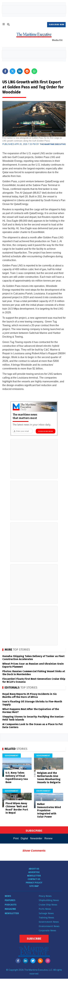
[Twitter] (32, 960)
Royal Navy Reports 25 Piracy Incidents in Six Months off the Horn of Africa (29, 695)
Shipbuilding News (49, 900)
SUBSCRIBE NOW (56, 24)
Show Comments (34, 850)
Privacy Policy (34, 882)
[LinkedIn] (25, 960)
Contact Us (34, 879)
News (8, 896)
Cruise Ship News (48, 904)
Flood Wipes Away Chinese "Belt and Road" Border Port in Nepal (17, 808)
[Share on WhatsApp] (34, 71)
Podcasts (10, 904)
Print (16, 838)
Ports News (45, 908)
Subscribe (34, 938)
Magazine (10, 908)
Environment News (49, 926)
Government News (49, 921)
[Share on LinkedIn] (20, 71)
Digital (24, 838)
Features (10, 900)
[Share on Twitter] (12, 71)
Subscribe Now (45, 431)
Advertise (34, 872)
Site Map (34, 886)
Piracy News (45, 896)
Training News (46, 917)
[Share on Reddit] (27, 71)
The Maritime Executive (53, 144)
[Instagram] (47, 960)
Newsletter (36, 838)
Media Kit (57, 40)
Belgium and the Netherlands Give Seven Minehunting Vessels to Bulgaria (48, 777)
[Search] (8, 25)
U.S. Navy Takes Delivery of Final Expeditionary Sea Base (17, 777)
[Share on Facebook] (5, 71)
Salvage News (46, 913)
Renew (48, 838)
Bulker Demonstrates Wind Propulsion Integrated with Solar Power (49, 810)
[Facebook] (18, 960)
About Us (34, 868)
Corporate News (47, 930)
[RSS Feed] (40, 960)
